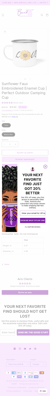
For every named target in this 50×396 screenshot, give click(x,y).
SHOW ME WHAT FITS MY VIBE (32, 220)
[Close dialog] (45, 166)
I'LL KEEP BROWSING (32, 227)
